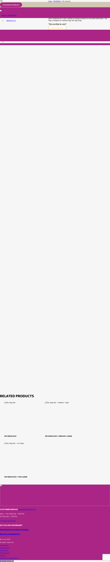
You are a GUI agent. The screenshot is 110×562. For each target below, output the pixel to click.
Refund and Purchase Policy (9, 558)
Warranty (3, 555)
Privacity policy (5, 553)
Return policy (4, 550)
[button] (7, 561)
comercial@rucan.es (27, 509)
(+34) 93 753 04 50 (8, 521)
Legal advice (4, 545)
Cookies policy (4, 548)
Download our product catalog (14, 529)
